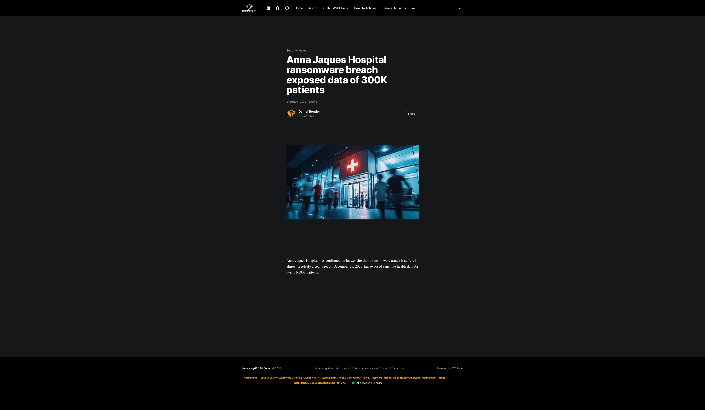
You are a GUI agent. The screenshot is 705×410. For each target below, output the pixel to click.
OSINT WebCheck (335, 8)
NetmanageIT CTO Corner (256, 368)
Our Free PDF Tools (358, 377)
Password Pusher (381, 377)
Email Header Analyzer (406, 377)
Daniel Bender (309, 111)
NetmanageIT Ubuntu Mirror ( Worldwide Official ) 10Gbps (277, 377)
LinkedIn (268, 8)
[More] (413, 8)
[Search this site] (460, 8)
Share (411, 113)
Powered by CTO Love (450, 368)
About (313, 8)
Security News (296, 50)
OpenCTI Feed (352, 368)
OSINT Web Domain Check (329, 377)
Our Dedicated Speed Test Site (328, 382)
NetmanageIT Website (327, 368)
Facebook (277, 8)
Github (287, 8)
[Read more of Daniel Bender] (291, 114)
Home (299, 8)
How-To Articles (365, 8)
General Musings (394, 8)
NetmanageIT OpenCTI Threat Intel (384, 368)
